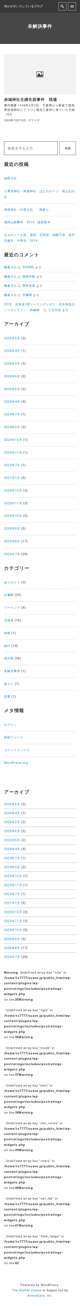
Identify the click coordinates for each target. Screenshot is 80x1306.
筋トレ (9, 684)
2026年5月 (12, 338)
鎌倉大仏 (10, 267)
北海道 (9, 620)
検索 (68, 148)
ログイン (10, 725)
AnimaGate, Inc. (40, 1296)
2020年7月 (12, 554)
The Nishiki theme (26, 1290)
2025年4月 (12, 401)
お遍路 (9, 595)
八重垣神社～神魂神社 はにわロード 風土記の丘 (39, 194)
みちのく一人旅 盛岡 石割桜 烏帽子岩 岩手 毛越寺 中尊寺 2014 (40, 238)
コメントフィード (17, 750)
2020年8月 (12, 541)
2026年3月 (12, 363)
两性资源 (28, 286)
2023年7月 (12, 465)
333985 (28, 267)
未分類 (9, 658)
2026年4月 (12, 351)
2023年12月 (13, 440)
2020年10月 (13, 516)
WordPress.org (16, 763)
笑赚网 (27, 295)
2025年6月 (12, 376)
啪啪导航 (28, 276)
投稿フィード (13, 737)
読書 (7, 696)
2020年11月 (13, 503)
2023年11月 (13, 452)
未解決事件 (12, 671)
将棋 (7, 633)
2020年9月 (12, 528)
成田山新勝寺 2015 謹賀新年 (27, 222)
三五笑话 (54, 310)
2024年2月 (12, 427)
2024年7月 (12, 414)
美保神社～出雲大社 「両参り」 (28, 210)
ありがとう (12, 582)
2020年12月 (13, 490)
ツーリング (12, 607)
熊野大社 (10, 178)
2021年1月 (12, 478)
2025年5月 (12, 389)
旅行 (7, 646)
